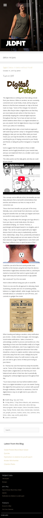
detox (16, 405)
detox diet (22, 405)
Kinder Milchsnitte (11, 460)
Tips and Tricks (18, 400)
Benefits (5, 405)
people (8, 412)
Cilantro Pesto (9, 464)
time (38, 412)
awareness (35, 402)
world (17, 415)
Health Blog (9, 400)
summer (33, 412)
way (13, 415)
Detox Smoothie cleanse (31, 407)
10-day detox (9, 402)
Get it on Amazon (7, 509)
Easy (4, 410)
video (9, 415)
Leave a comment (11, 418)
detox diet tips (31, 405)
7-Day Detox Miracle (21, 402)
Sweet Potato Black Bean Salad (16, 450)
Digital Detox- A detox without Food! (17, 67)
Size (28, 412)
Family (9, 410)
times (5, 415)
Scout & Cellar (6, 506)
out (4, 412)
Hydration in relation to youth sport (18, 457)
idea (22, 410)
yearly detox (23, 415)
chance (11, 405)
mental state (28, 410)
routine (19, 412)
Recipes (4, 482)
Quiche (7, 453)
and (30, 402)
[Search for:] (22, 430)
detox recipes (18, 407)
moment (36, 410)
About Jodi (5, 478)
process (13, 412)
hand (18, 410)
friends (14, 410)
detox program (8, 407)
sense (24, 412)
